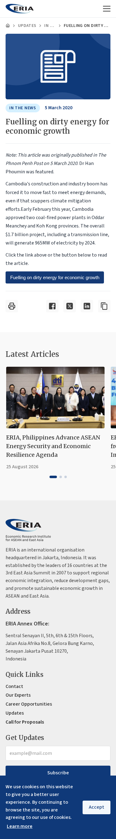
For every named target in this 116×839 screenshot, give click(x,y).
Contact (14, 686)
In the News (50, 26)
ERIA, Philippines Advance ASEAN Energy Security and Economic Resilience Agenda (53, 446)
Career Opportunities (29, 704)
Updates (27, 26)
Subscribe (58, 772)
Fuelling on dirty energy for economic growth (54, 277)
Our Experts (18, 695)
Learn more (19, 826)
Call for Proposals (25, 722)
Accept (96, 807)
